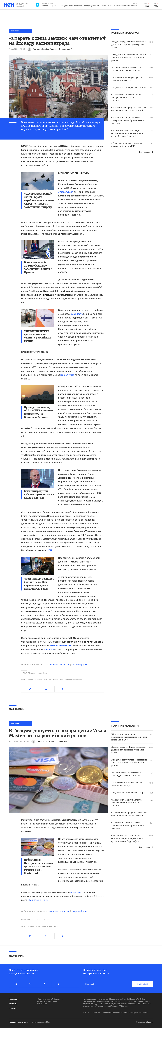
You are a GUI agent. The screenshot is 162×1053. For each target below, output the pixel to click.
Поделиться (64, 49)
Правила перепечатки (18, 1022)
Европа (30, 680)
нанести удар (67, 375)
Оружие (38, 680)
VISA (38, 926)
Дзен (62, 664)
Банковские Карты (50, 926)
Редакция (13, 999)
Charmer (149, 1022)
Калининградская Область (71, 680)
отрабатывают (65, 192)
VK (68, 664)
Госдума (30, 926)
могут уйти (75, 892)
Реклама (12, 1008)
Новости (53, 664)
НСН (49, 550)
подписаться (142, 984)
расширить (77, 314)
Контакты (13, 1004)
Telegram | (77, 664)
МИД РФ (47, 680)
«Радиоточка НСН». (38, 900)
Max (85, 664)
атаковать (48, 649)
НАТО (55, 680)
